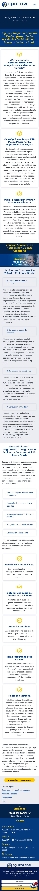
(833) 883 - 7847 (19, 814)
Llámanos (19, 259)
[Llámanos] (19, 256)
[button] (34, 4)
